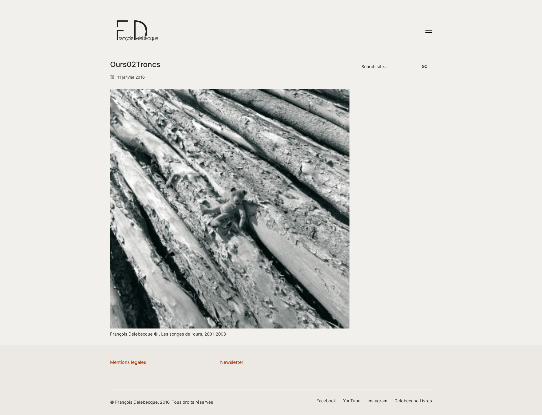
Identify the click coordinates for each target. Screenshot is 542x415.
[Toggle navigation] (428, 30)
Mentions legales (128, 362)
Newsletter (231, 362)
